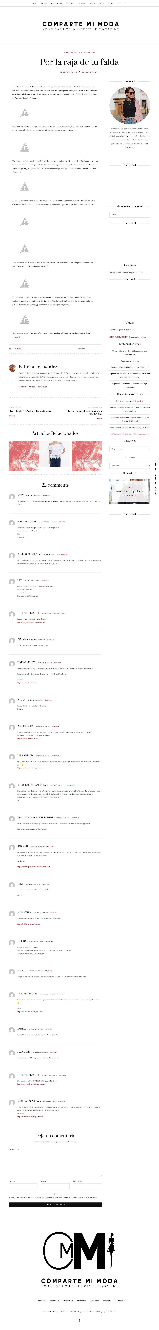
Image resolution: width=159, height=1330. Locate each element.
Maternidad (56, 3)
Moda (111, 3)
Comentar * (14, 1149)
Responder (46, 496)
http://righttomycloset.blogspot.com (29, 768)
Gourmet (82, 3)
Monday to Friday (28, 1101)
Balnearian (114, 434)
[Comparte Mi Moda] (79, 25)
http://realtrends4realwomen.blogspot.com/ (32, 829)
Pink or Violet (26, 662)
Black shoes (25, 726)
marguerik (23, 1052)
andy (20, 495)
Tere (20, 884)
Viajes (93, 3)
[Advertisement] (129, 185)
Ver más (132, 147)
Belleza (69, 3)
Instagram (42, 387)
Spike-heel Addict (28, 521)
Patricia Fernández (38, 366)
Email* (44, 1181)
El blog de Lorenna (29, 554)
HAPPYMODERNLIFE (28, 613)
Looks (44, 3)
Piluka (21, 700)
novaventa (115, 417)
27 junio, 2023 (129, 495)
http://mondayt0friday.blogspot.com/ (30, 1117)
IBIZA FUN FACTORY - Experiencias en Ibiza (127, 337)
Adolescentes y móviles (130, 361)
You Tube (95, 1301)
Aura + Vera (24, 912)
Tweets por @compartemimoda (121, 329)
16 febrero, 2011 (90, 72)
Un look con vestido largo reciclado (135, 427)
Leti (19, 580)
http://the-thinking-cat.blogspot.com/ (30, 1012)
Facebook (22, 387)
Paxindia (22, 639)
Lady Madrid (25, 755)
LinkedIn (107, 1301)
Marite (21, 970)
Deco (102, 3)
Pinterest (81, 1301)
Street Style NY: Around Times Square (30, 411)
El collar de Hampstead (32, 785)
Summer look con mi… (130, 491)
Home (34, 3)
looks (130, 487)
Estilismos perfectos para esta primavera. (85, 412)
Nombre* (12, 1181)
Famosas (68, 52)
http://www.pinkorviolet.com (27, 683)
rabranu (22, 846)
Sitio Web (77, 1181)
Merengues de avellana (134, 401)
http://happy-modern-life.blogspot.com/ (31, 622)
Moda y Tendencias (84, 52)
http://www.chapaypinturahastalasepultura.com (33, 867)
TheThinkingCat (27, 993)
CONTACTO (122, 3)
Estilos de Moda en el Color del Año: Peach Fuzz (130, 367)
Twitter (32, 387)
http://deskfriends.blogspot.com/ (28, 924)
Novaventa (114, 427)
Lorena (21, 941)
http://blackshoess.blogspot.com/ (28, 738)
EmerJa (21, 1029)
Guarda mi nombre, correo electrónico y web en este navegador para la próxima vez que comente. (53, 1198)
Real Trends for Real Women (35, 817)
